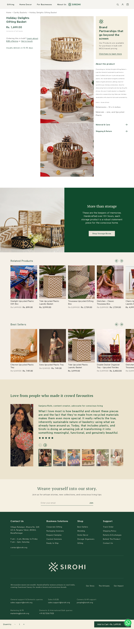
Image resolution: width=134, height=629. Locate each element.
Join (91, 503)
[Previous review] (40, 445)
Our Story (90, 586)
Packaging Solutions (55, 531)
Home (8, 13)
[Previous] (117, 261)
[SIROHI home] (74, 4)
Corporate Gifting (54, 527)
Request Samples (54, 535)
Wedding (81, 531)
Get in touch (27, 41)
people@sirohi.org (85, 603)
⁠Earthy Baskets (20, 13)
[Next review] (45, 445)
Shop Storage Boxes (101, 233)
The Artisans (104, 586)
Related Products (21, 260)
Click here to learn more (110, 54)
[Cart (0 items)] (127, 4)
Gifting (10, 4)
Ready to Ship (52, 543)
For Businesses (44, 4)
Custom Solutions (54, 539)
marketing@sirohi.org (19, 613)
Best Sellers (18, 324)
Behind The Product (111, 539)
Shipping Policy (109, 531)
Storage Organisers (85, 539)
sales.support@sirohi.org (21, 603)
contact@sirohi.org (18, 547)
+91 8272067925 (46, 613)
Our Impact (119, 586)
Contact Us (108, 543)
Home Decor (25, 4)
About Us (61, 4)
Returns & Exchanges (112, 535)
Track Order (108, 527)
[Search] (117, 4)
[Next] (122, 261)
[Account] (122, 4)
